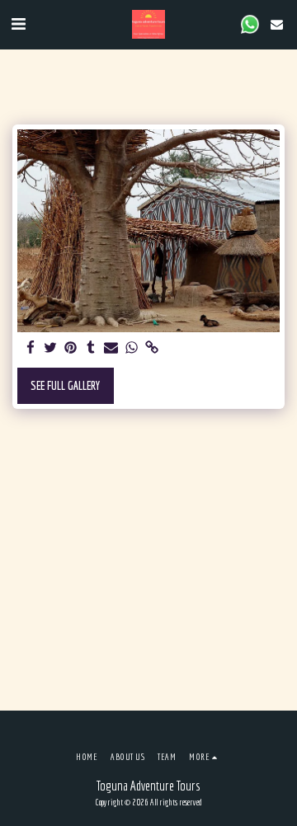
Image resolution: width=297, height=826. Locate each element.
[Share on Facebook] (30, 348)
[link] (151, 348)
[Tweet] (51, 348)
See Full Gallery (65, 385)
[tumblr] (91, 348)
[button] (18, 23)
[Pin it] (71, 348)
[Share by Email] (111, 348)
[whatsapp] (132, 348)
